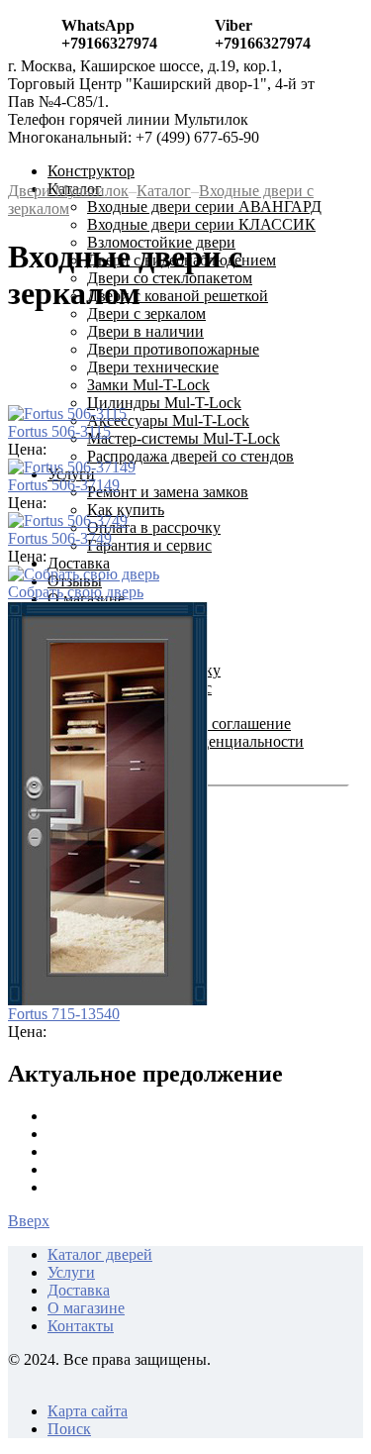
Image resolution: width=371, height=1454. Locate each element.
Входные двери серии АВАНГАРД (204, 206)
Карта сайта (87, 1410)
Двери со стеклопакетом (169, 277)
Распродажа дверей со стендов (190, 456)
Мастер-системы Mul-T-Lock (183, 438)
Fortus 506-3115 (59, 431)
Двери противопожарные (173, 349)
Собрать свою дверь (75, 591)
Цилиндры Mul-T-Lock (164, 402)
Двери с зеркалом (146, 313)
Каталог (164, 190)
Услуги (71, 1272)
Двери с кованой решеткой (177, 295)
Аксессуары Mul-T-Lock (168, 420)
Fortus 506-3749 (60, 538)
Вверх (28, 1220)
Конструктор (91, 170)
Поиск (69, 1428)
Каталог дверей (99, 1254)
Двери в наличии (145, 331)
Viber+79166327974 (263, 34)
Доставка (78, 563)
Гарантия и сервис (149, 545)
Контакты (80, 1325)
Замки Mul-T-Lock (148, 384)
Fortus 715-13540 (64, 1013)
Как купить (125, 509)
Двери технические (153, 367)
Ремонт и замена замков (167, 491)
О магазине (86, 1307)
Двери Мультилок (68, 190)
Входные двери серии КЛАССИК (201, 224)
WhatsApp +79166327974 (109, 34)
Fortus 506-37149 (64, 484)
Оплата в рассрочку (154, 527)
